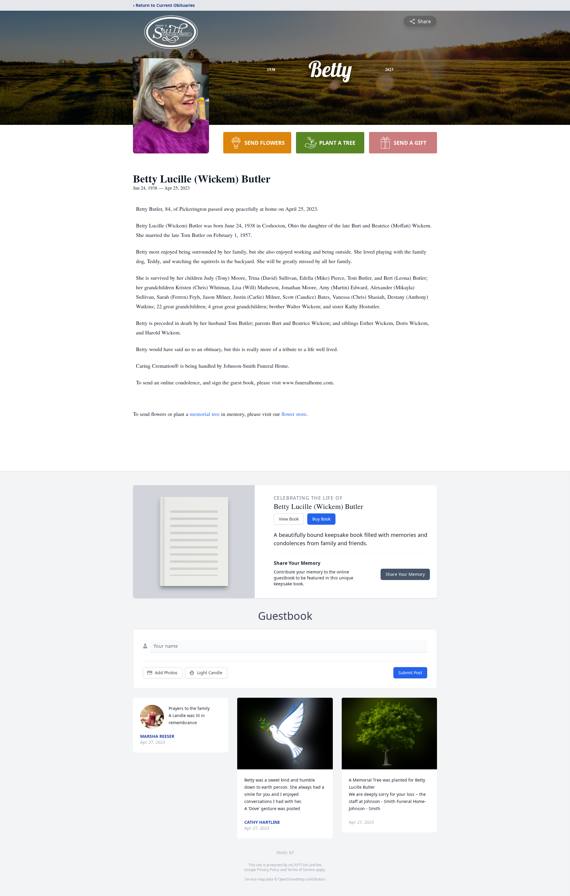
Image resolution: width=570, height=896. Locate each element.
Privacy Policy (268, 869)
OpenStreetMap (291, 879)
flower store (293, 413)
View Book (289, 519)
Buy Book (321, 519)
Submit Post (410, 672)
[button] (285, 733)
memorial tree (205, 413)
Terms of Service (301, 869)
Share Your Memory (405, 574)
